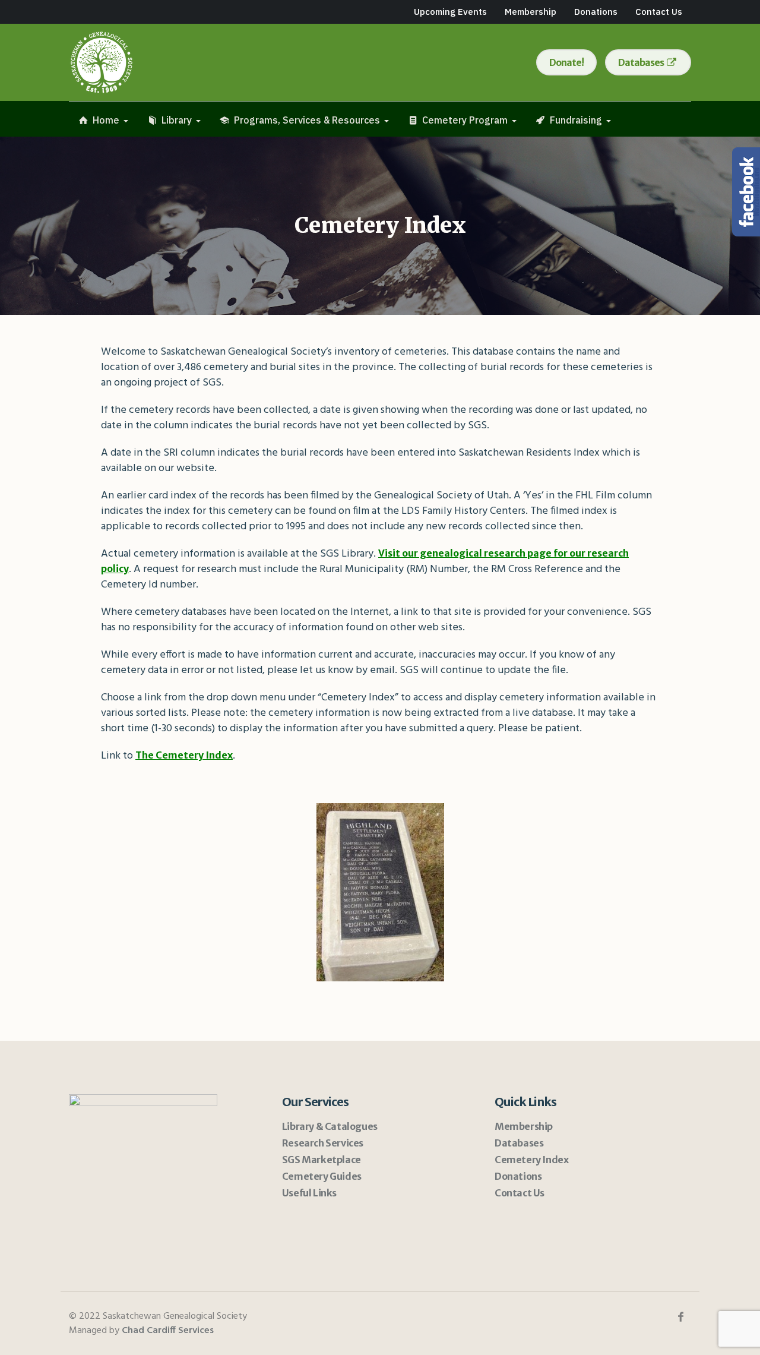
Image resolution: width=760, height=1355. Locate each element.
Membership (524, 1126)
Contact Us (519, 1193)
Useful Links (309, 1193)
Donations (518, 1176)
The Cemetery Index (184, 755)
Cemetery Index (531, 1160)
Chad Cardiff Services (168, 1330)
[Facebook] (680, 1317)
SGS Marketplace (321, 1160)
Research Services (322, 1143)
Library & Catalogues (330, 1126)
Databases (519, 1143)
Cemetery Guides (322, 1176)
